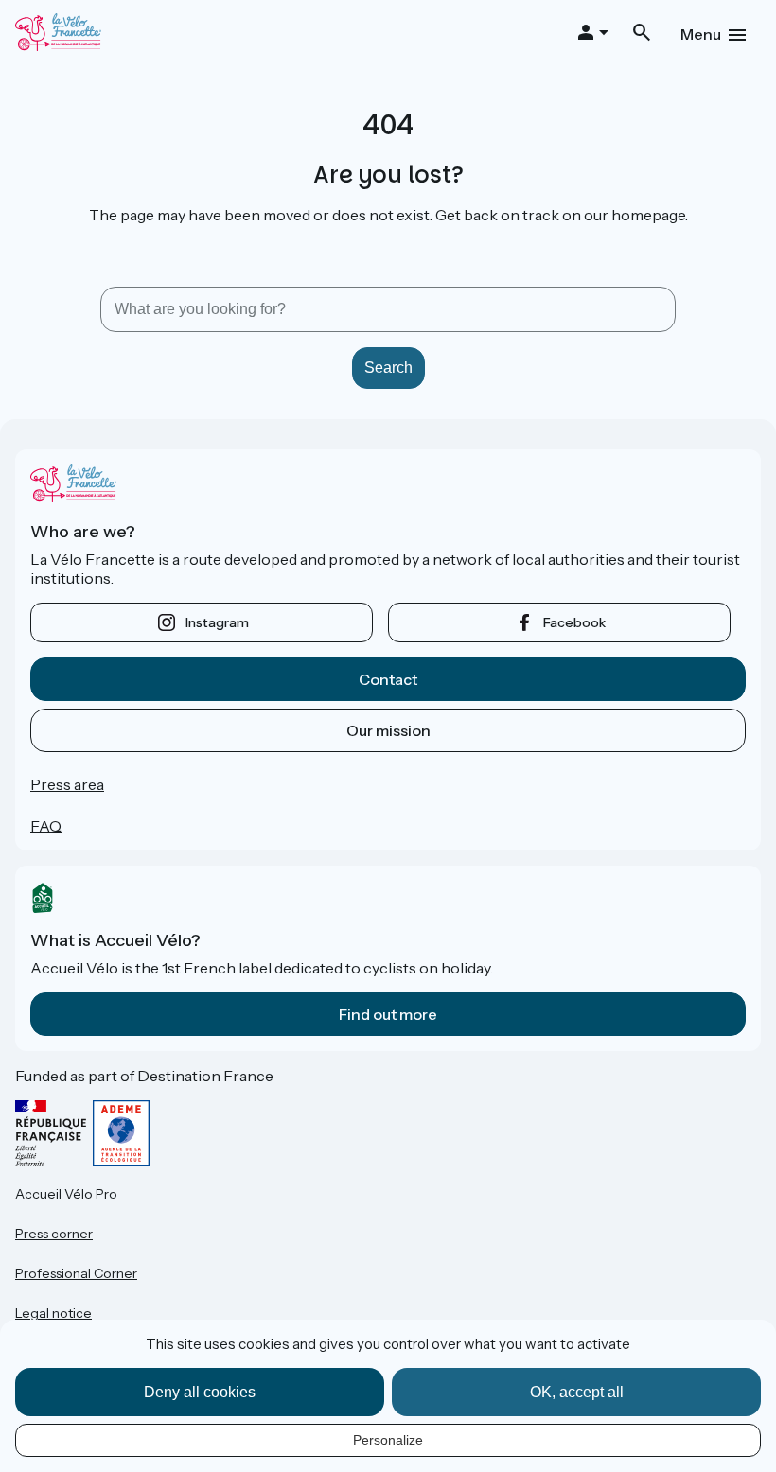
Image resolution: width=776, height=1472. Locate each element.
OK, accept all (577, 1392)
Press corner (54, 1233)
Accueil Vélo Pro (66, 1193)
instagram (217, 622)
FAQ (46, 825)
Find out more (388, 1014)
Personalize (388, 1439)
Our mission (388, 730)
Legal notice (53, 1313)
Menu (700, 34)
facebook (574, 622)
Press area (67, 784)
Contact (388, 679)
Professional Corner (76, 1273)
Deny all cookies (200, 1392)
